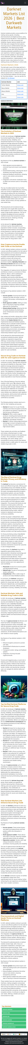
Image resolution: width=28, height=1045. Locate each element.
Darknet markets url (8, 1023)
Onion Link (20, 85)
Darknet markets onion (9, 1027)
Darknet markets (7, 1020)
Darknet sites (6, 1013)
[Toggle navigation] (25, 2)
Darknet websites (7, 1009)
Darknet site (6, 1016)
